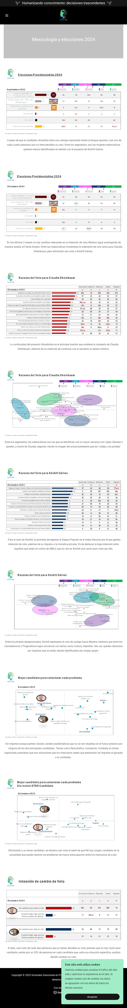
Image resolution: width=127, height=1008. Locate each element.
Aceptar (92, 996)
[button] (13, 15)
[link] (63, 15)
